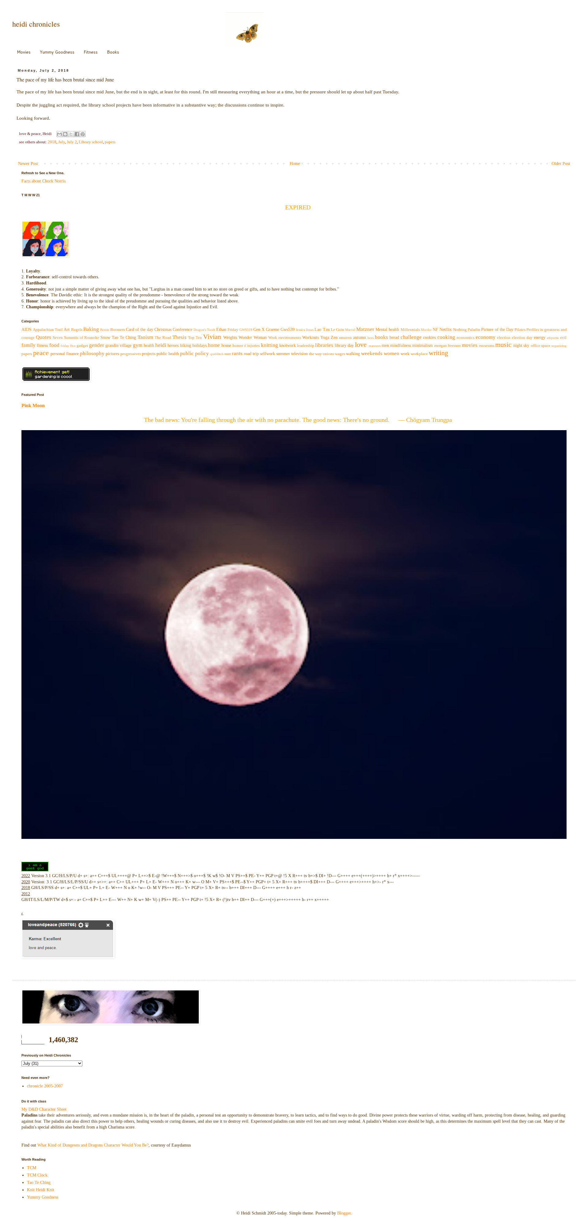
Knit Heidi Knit (40, 1190)
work (405, 353)
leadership (305, 346)
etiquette (553, 338)
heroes (173, 345)
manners (375, 345)
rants (237, 353)
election (504, 338)
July (61, 142)
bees (371, 338)
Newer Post (28, 163)
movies (469, 345)
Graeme (272, 329)
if (245, 345)
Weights (230, 337)
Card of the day (139, 329)
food (54, 345)
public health (167, 353)
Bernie (104, 330)
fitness (42, 345)
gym (137, 345)
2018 (52, 142)
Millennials (410, 330)
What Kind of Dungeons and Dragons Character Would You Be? (93, 1145)
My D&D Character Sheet (43, 1109)
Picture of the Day (497, 329)
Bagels (76, 330)
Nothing (460, 330)
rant (227, 354)
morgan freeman (447, 346)
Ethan (221, 329)
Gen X (259, 329)
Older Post (561, 163)
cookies (429, 337)
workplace (419, 354)
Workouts (310, 337)
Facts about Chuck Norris (43, 181)
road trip (251, 353)
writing (438, 353)
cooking (446, 337)
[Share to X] (71, 134)
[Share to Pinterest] (83, 134)
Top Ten (195, 338)
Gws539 (288, 329)
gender (96, 345)
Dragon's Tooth (204, 330)
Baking (91, 329)
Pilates (520, 330)
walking (353, 353)
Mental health (387, 329)
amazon (345, 338)
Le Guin (337, 330)
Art (67, 329)
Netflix (445, 329)
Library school (91, 142)
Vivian (212, 336)
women (391, 353)
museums (486, 346)
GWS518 (245, 330)
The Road (163, 338)
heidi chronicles (36, 24)
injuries (253, 346)
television (299, 353)
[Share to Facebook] (77, 134)
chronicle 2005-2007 (45, 1086)
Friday (233, 330)
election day (522, 338)
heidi (160, 345)
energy (539, 337)
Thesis (179, 337)
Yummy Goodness (57, 52)
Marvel (350, 330)
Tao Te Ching (124, 337)
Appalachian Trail (48, 330)
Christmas (163, 329)
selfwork (267, 353)
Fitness (91, 52)
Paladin (474, 330)
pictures (112, 353)
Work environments (284, 338)
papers (110, 142)
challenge (411, 337)
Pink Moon (33, 405)
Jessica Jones (305, 330)
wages (340, 354)
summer (283, 353)
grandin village (118, 345)
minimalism (422, 345)
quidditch (217, 354)
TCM (31, 1168)
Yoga (324, 337)
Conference (182, 329)
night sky (521, 345)
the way (315, 354)
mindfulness (400, 345)
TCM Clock (37, 1175)
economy (486, 337)
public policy (194, 353)
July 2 (72, 142)
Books (113, 52)
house (226, 345)
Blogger (344, 1213)
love (361, 344)
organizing (559, 345)
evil (563, 338)
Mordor (426, 330)
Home (295, 163)
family (28, 345)
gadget (82, 346)
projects (148, 353)
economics (465, 338)
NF (435, 329)
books (381, 337)
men (385, 345)
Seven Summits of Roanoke (76, 338)
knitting (269, 345)
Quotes (43, 337)
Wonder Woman (253, 337)
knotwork (287, 345)
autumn (359, 337)
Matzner (365, 329)
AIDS (26, 329)
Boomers (117, 330)
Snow (105, 337)
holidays (199, 345)
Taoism (145, 337)
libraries (324, 345)
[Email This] (59, 134)
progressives (130, 354)
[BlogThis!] (65, 134)
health (149, 345)
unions (328, 354)
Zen (334, 337)
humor (237, 346)
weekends (372, 353)
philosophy (92, 353)
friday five (68, 345)
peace (41, 353)
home (214, 345)
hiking (185, 345)
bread (394, 337)
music (503, 344)
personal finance (65, 353)
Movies (24, 52)
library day (344, 345)
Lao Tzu (322, 329)
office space (540, 346)
